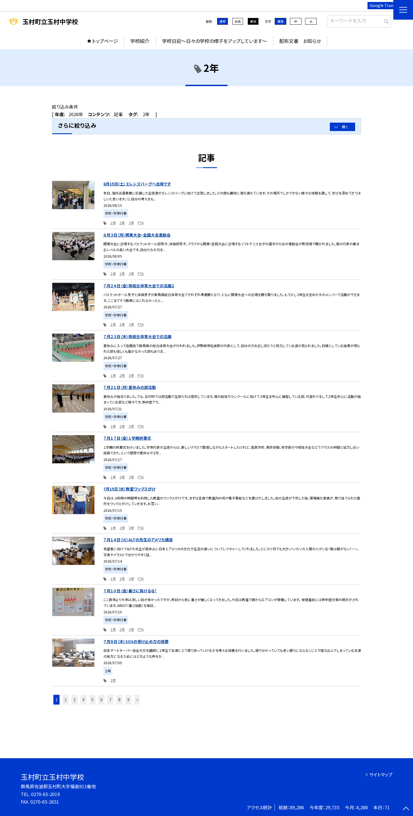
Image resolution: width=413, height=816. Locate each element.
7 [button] (110, 699)
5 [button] (92, 699)
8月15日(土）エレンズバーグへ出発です (137, 184)
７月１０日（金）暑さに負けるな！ (130, 590)
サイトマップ (380, 774)
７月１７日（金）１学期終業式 (127, 438)
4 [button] (83, 699)
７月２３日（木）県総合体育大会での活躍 (137, 336)
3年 (131, 222)
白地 (238, 21)
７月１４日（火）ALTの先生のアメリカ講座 (138, 539)
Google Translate (386, 5)
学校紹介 (139, 40)
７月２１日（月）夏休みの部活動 (129, 387)
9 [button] (128, 699)
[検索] (385, 20)
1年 (113, 222)
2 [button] (65, 699)
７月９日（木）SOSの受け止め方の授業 (136, 641)
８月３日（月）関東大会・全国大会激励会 (137, 235)
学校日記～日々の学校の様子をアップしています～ (214, 40)
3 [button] (74, 699)
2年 (122, 222)
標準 (280, 21)
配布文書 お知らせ (300, 40)
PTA (141, 222)
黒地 (253, 21)
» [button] (137, 699)
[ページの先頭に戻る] (406, 809)
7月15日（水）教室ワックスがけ (129, 489)
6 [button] (101, 699)
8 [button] (119, 699)
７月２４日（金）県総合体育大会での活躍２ (138, 285)
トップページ (105, 40)
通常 (222, 21)
